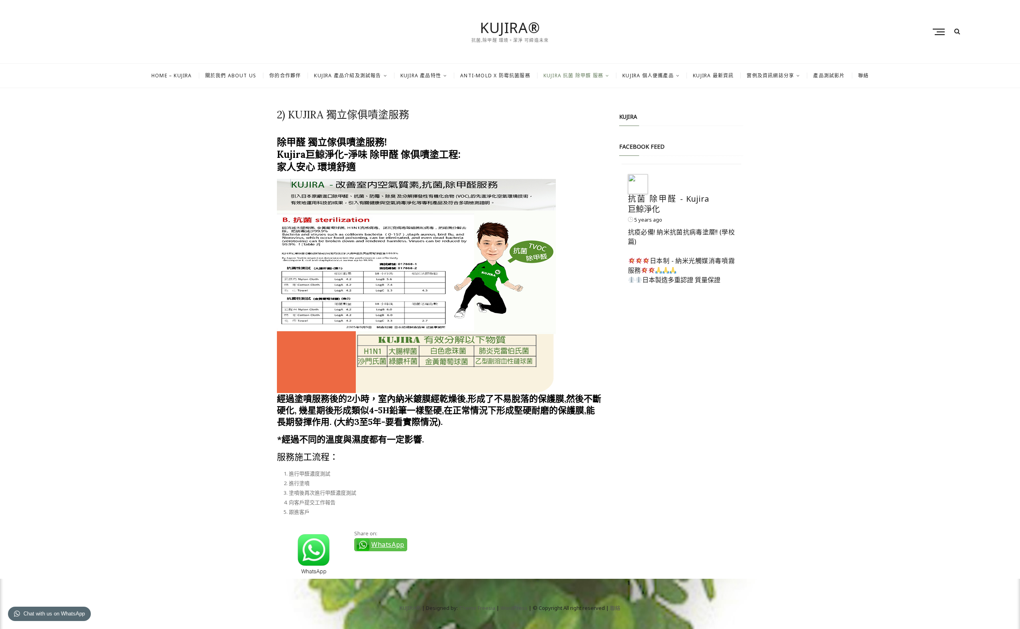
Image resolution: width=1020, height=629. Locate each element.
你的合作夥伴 (285, 75)
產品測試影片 (829, 75)
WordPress (514, 607)
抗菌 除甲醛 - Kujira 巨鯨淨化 (668, 203)
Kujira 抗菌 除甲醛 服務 (573, 75)
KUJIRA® (510, 28)
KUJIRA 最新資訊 (713, 75)
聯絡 (863, 75)
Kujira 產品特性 (420, 75)
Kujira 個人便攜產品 (648, 75)
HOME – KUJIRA (171, 75)
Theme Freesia (477, 607)
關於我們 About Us (231, 75)
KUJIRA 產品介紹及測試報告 (347, 75)
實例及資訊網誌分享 (770, 75)
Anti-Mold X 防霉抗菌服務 (495, 75)
